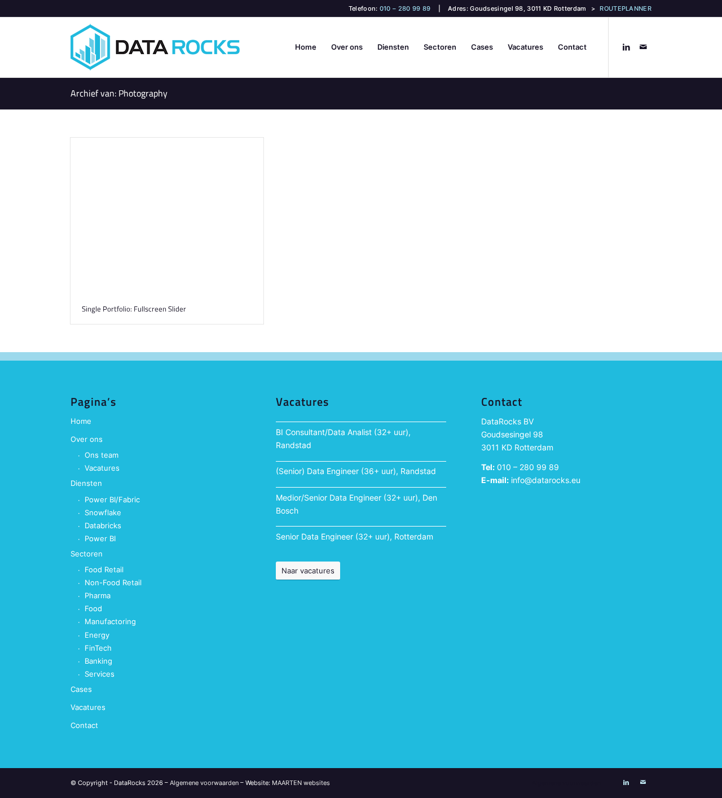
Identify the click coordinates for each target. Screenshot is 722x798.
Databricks (103, 525)
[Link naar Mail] (643, 46)
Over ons (87, 439)
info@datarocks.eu (545, 480)
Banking (98, 660)
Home (81, 421)
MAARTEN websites (301, 783)
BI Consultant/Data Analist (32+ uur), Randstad (343, 438)
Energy (97, 634)
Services (100, 673)
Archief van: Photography (119, 93)
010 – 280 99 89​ (528, 467)
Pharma (98, 595)
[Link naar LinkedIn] (626, 46)
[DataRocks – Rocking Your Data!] (155, 47)
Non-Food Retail (113, 582)
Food (93, 608)
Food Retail (104, 569)
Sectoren (87, 553)
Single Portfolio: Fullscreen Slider (134, 308)
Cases (81, 689)
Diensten (86, 483)
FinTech (98, 647)
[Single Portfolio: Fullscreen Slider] (167, 215)
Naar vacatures (307, 570)
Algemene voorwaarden (204, 783)
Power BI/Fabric (112, 499)
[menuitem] (306, 47)
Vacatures (102, 467)
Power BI (100, 538)
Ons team (101, 454)
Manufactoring (110, 621)
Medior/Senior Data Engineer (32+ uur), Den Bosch (356, 504)
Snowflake (103, 512)
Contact (84, 725)
